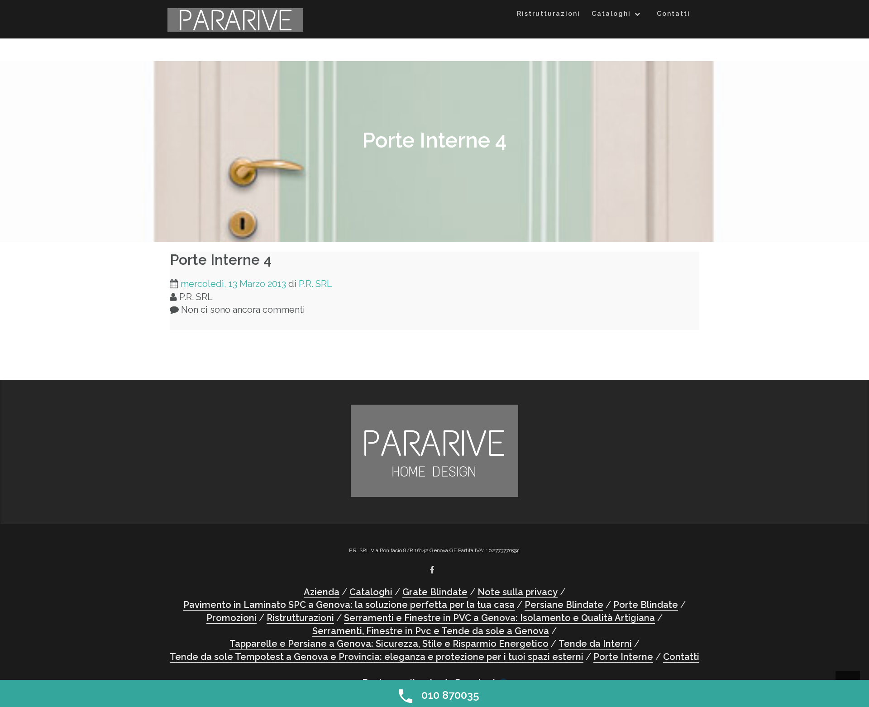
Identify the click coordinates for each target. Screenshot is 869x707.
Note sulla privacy (517, 592)
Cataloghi (611, 13)
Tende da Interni (595, 643)
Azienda (321, 592)
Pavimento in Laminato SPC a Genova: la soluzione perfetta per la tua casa (349, 604)
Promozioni (231, 617)
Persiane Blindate (564, 604)
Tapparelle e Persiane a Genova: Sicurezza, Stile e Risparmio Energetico (389, 643)
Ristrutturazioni (548, 13)
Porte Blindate (645, 604)
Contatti (673, 13)
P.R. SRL (315, 283)
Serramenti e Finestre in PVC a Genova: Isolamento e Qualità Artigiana (499, 617)
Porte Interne (623, 656)
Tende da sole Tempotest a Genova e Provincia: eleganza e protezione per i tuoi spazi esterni (376, 656)
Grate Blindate (435, 592)
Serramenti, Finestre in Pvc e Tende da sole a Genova (430, 631)
